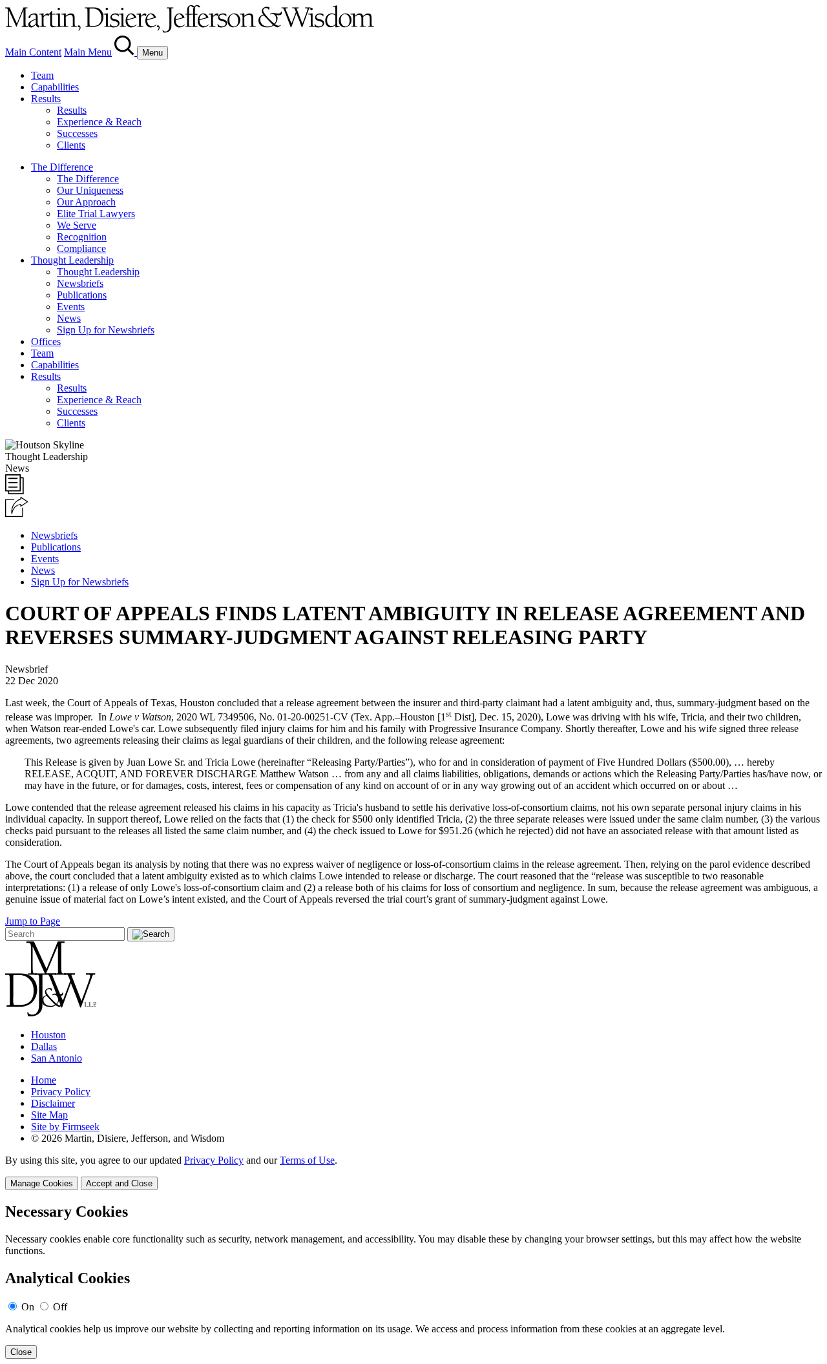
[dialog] (413, 1172)
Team (42, 75)
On (27, 1306)
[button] (16, 513)
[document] (413, 1281)
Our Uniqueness (90, 190)
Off (60, 1306)
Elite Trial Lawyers (96, 213)
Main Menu (88, 52)
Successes (77, 133)
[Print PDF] (14, 490)
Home (43, 1080)
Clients (71, 145)
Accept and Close (119, 1183)
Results (46, 98)
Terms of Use (307, 1160)
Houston (48, 1034)
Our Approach (86, 201)
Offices (46, 341)
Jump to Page (32, 921)
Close (21, 1352)
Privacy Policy (60, 1091)
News (69, 318)
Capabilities (55, 86)
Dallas (44, 1046)
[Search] (125, 52)
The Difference (62, 167)
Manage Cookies (41, 1183)
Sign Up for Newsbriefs (105, 329)
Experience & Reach (99, 121)
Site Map (49, 1114)
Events (71, 306)
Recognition (82, 236)
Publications (82, 294)
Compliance (81, 248)
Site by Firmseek (65, 1126)
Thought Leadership (72, 260)
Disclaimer (53, 1103)
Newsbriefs (80, 283)
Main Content (33, 52)
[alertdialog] (413, 1281)
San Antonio (56, 1058)
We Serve (76, 225)
